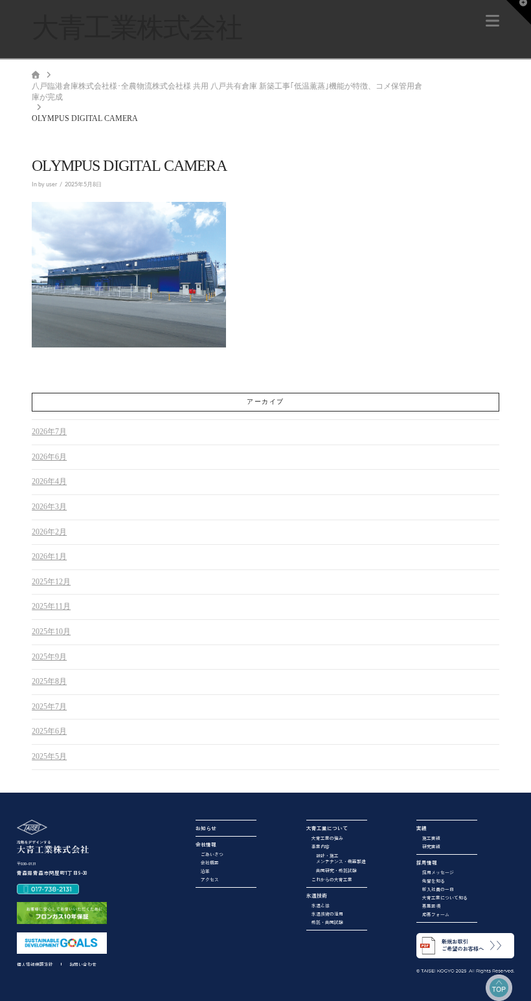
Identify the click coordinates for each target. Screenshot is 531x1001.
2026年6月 (49, 456)
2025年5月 (49, 756)
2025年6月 (49, 731)
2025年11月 (51, 606)
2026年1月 (49, 556)
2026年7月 (49, 431)
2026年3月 (49, 506)
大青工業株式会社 (137, 27)
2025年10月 (51, 631)
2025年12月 (51, 581)
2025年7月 (49, 706)
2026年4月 (49, 481)
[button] (492, 21)
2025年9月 (49, 656)
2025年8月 (49, 681)
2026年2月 (49, 531)
